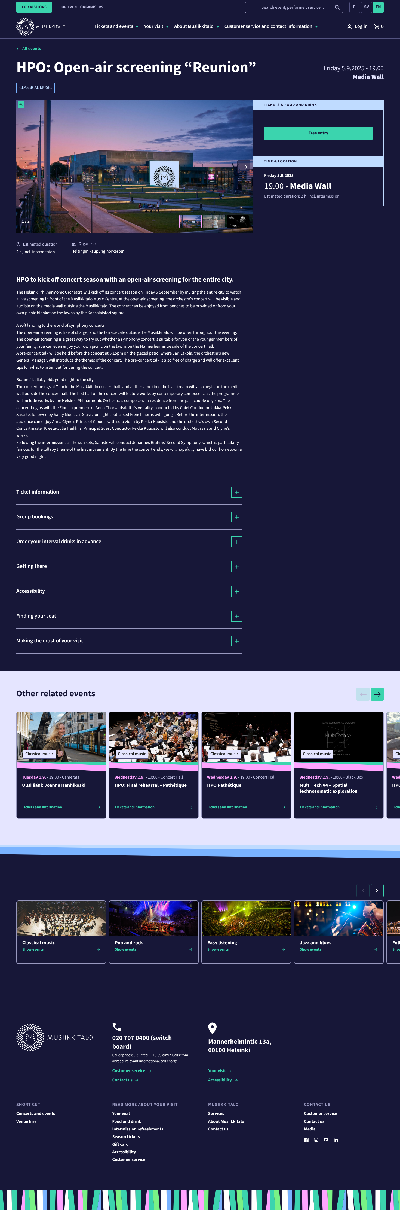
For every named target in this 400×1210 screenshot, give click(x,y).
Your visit (217, 1071)
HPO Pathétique (224, 785)
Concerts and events (35, 1114)
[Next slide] (243, 166)
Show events (33, 949)
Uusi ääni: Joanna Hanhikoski (53, 785)
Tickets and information (42, 807)
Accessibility (220, 1080)
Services (216, 1114)
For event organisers (81, 7)
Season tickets (126, 1137)
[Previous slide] (25, 166)
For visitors (34, 7)
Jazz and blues (315, 943)
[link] (379, 27)
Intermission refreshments (137, 1129)
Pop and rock (129, 943)
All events (31, 49)
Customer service (128, 1071)
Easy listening (222, 943)
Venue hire (26, 1122)
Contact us (122, 1080)
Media (310, 1129)
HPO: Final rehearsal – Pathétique (151, 785)
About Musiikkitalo (226, 1122)
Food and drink (126, 1122)
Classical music (35, 88)
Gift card (120, 1145)
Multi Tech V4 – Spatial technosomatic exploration (329, 788)
